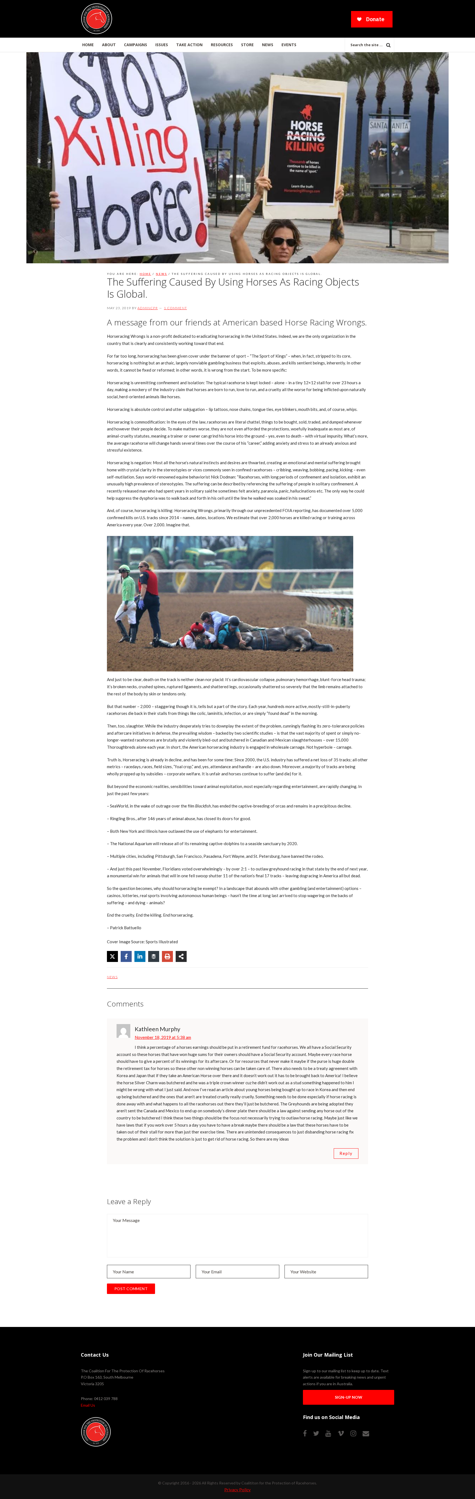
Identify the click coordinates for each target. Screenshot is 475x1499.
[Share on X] (112, 956)
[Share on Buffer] (153, 956)
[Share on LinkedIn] (139, 956)
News (112, 977)
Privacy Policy (237, 1489)
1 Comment (175, 308)
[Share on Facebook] (126, 956)
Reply (346, 1153)
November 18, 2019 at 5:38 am (163, 1037)
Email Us (88, 1405)
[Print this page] (167, 956)
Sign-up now (348, 1397)
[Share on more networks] (181, 956)
